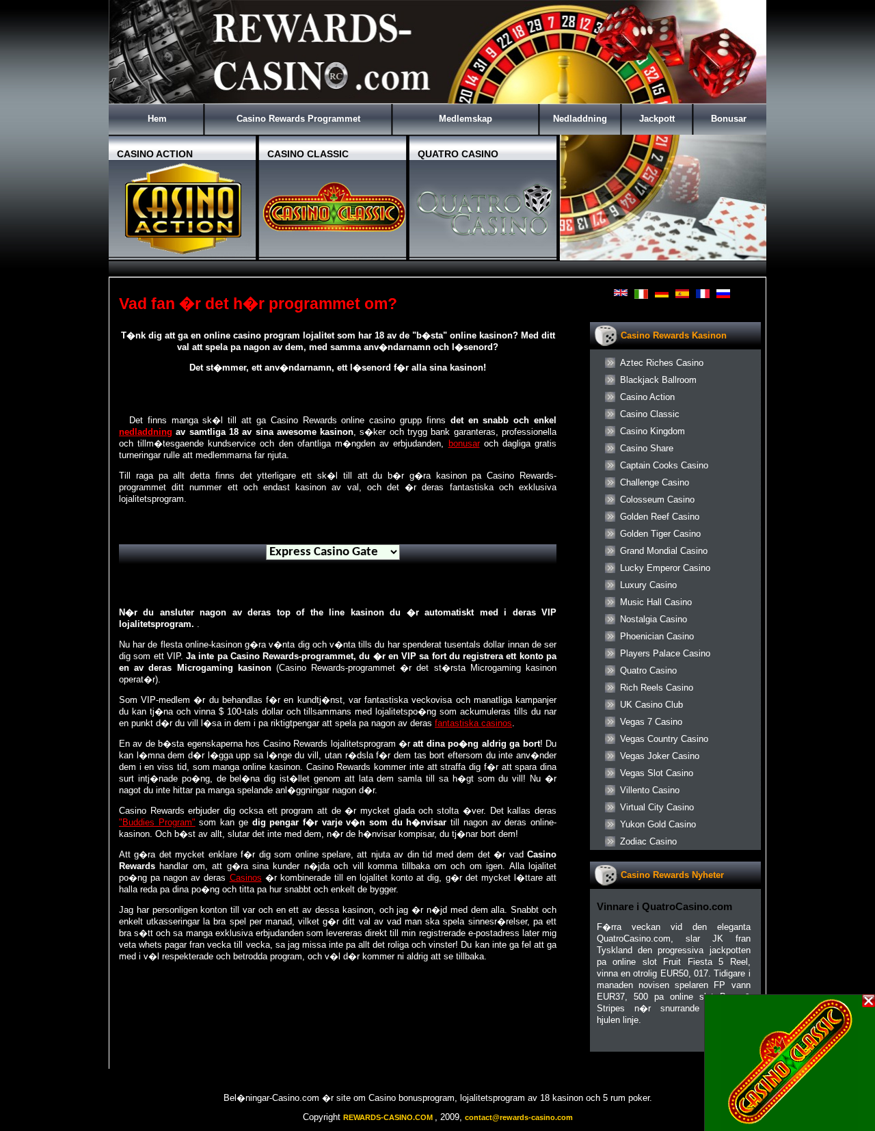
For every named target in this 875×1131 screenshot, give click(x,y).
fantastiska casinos (473, 723)
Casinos (246, 878)
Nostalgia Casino (653, 619)
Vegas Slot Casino (656, 773)
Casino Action (647, 397)
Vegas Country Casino (664, 739)
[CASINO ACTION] (184, 255)
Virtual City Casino (657, 807)
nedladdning (145, 432)
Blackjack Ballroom (658, 380)
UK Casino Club (651, 705)
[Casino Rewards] (437, 101)
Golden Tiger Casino (660, 534)
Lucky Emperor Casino (665, 568)
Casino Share (646, 448)
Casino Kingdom (652, 431)
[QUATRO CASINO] (484, 255)
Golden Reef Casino (659, 516)
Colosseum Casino (657, 499)
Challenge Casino (654, 482)
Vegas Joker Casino (659, 756)
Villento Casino (649, 790)
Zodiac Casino (648, 841)
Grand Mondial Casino (664, 551)
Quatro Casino (648, 670)
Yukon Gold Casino (658, 824)
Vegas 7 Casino (651, 722)
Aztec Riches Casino (661, 363)
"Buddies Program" (157, 822)
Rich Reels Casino (656, 687)
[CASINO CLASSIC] (334, 255)
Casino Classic (649, 414)
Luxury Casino (648, 585)
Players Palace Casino (665, 653)
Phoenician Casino (657, 636)
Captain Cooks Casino (664, 465)
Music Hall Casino (656, 602)
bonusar (464, 443)
